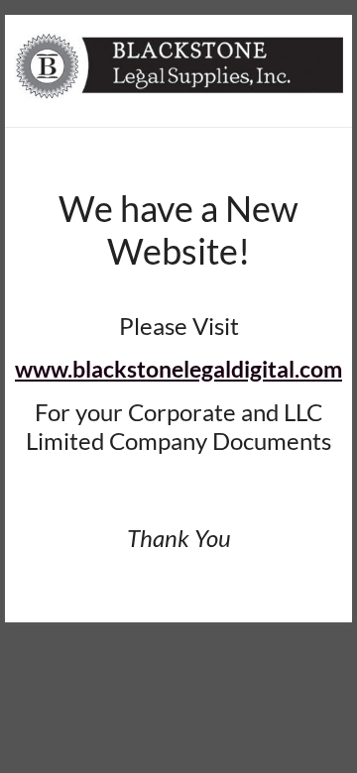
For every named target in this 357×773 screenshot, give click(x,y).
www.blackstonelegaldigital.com (178, 369)
